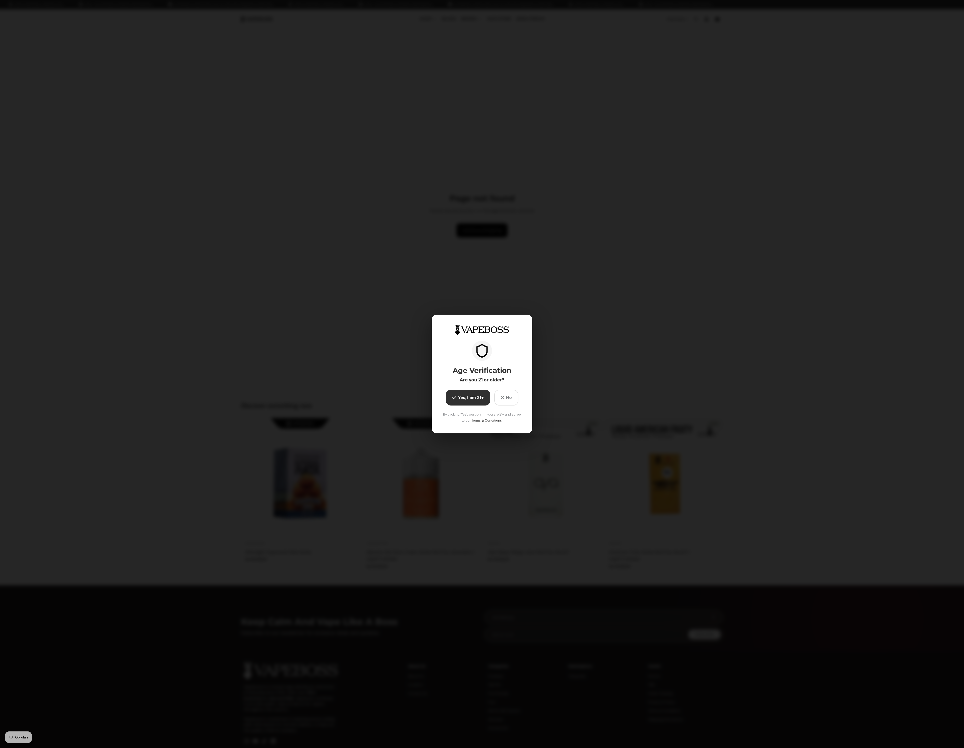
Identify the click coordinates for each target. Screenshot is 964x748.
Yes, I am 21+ (471, 397)
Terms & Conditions (486, 420)
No (509, 397)
